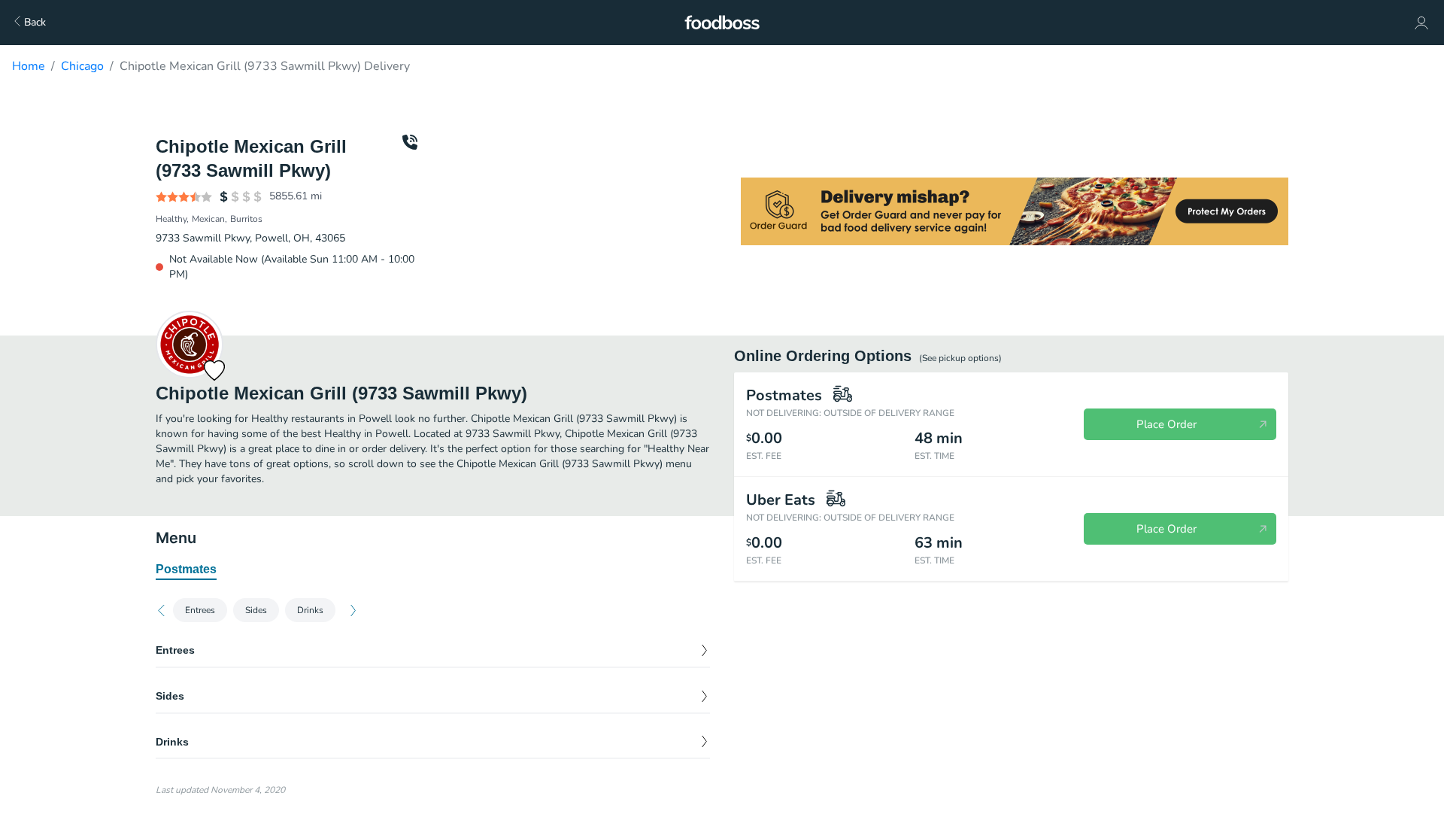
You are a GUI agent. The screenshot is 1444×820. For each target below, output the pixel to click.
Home (28, 66)
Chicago (82, 66)
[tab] (186, 570)
